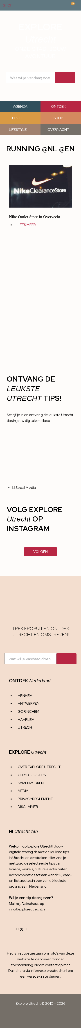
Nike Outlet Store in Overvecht (34, 217)
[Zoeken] (65, 77)
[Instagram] (13, 929)
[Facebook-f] (17, 929)
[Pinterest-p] (26, 929)
